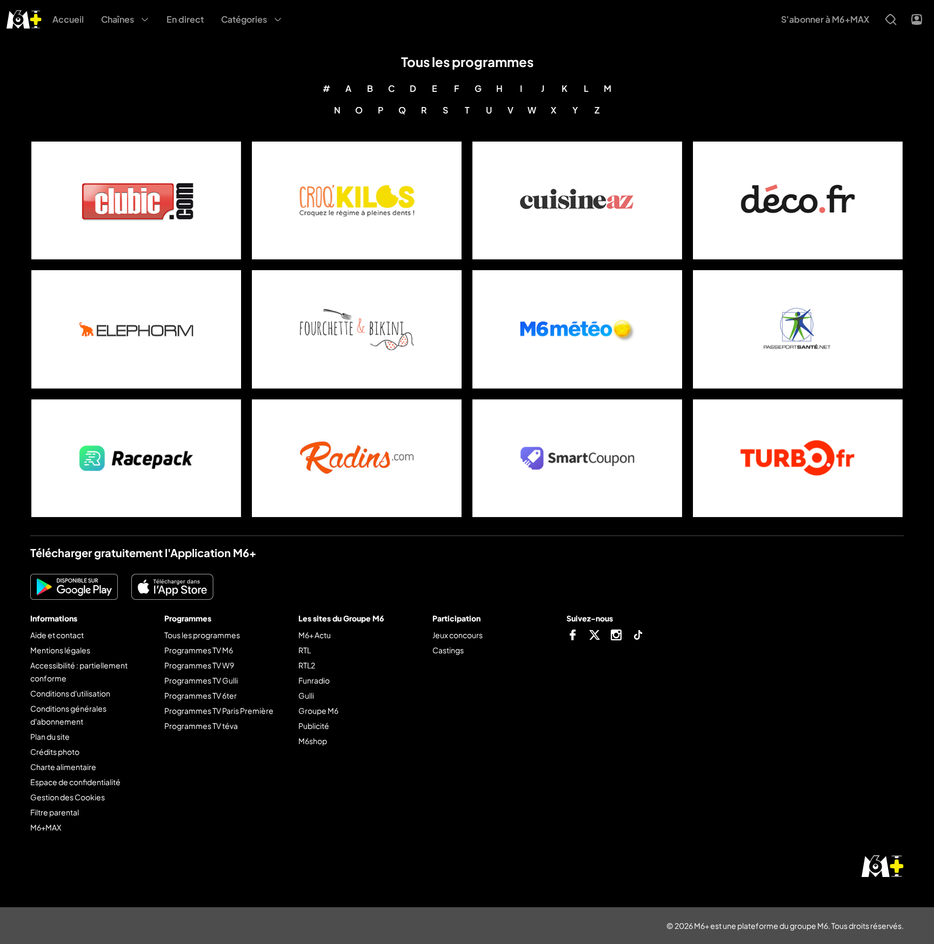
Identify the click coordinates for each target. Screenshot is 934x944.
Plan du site (50, 736)
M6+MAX (45, 827)
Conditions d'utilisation (70, 693)
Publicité (313, 726)
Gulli (306, 695)
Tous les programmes (202, 635)
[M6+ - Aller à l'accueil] (24, 18)
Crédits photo (54, 751)
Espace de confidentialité (75, 782)
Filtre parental (54, 812)
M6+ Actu (314, 635)
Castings (448, 650)
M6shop (312, 741)
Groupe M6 (318, 710)
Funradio (314, 680)
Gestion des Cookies (67, 797)
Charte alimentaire (63, 767)
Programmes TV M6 (198, 650)
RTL (304, 650)
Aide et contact (57, 635)
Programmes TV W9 (199, 665)
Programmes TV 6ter (200, 695)
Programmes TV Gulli (201, 680)
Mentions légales (60, 650)
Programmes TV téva (201, 726)
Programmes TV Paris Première (218, 710)
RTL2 (306, 665)
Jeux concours (457, 635)
